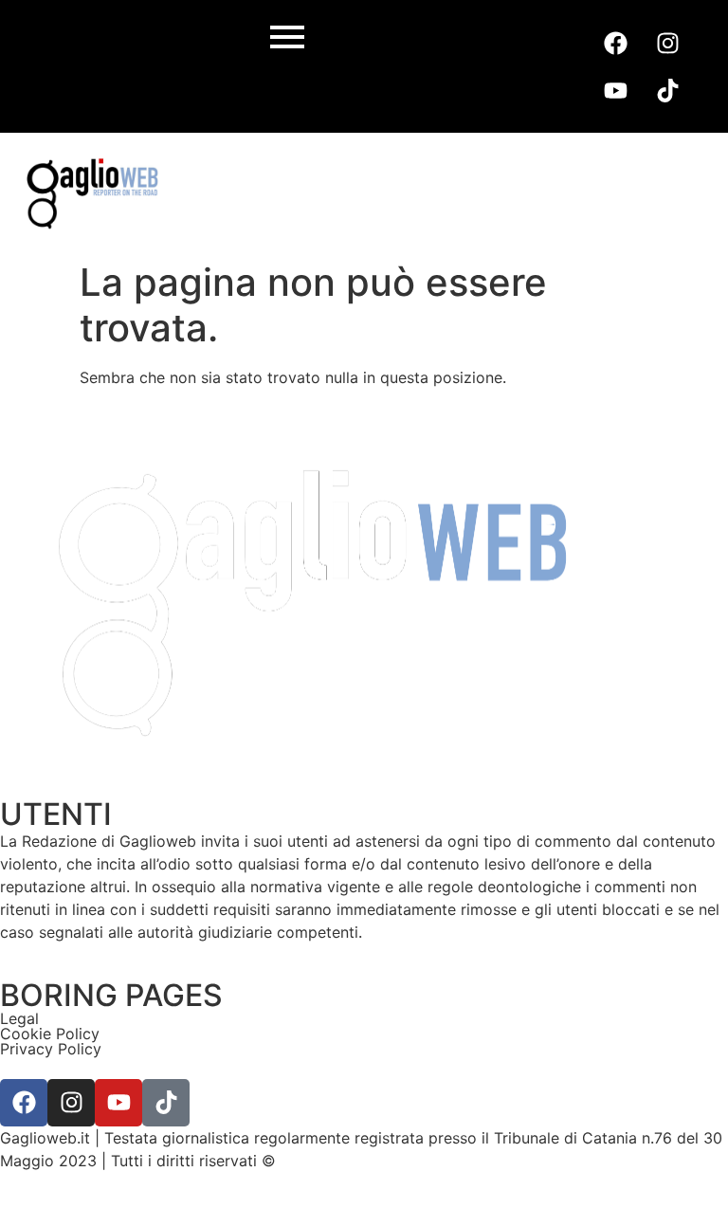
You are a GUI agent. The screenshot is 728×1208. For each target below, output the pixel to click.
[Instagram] (667, 42)
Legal (19, 1018)
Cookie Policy (50, 1033)
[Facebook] (615, 42)
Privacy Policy (50, 1048)
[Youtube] (615, 90)
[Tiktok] (667, 90)
